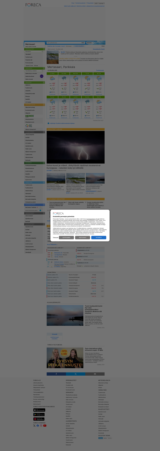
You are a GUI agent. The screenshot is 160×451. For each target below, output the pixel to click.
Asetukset (82, 237)
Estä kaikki (66, 237)
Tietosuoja (55, 237)
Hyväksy (99, 237)
